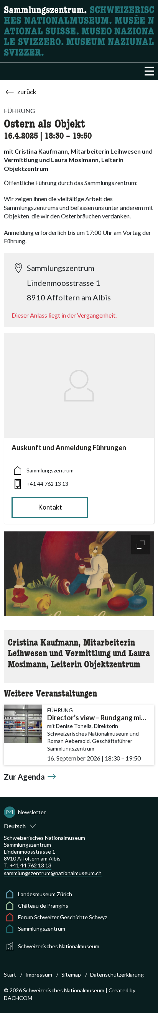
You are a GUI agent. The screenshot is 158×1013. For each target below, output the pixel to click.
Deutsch (15, 825)
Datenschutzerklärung (117, 974)
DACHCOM (18, 998)
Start (10, 974)
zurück (26, 92)
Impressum (38, 974)
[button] (149, 71)
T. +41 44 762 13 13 (27, 865)
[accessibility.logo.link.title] (79, 30)
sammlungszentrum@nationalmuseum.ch (53, 873)
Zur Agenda (24, 776)
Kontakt (50, 507)
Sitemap (71, 974)
